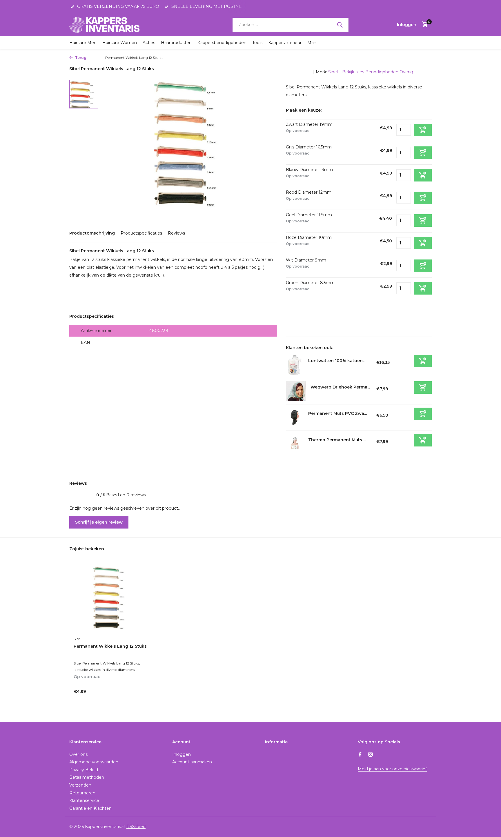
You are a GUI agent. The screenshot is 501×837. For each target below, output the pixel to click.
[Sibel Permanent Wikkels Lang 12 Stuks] (111, 599)
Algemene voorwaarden (93, 762)
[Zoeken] (339, 25)
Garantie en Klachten (90, 808)
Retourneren (82, 793)
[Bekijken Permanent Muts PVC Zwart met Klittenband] (295, 417)
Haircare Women (119, 42)
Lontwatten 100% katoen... (336, 360)
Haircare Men (83, 42)
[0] (423, 24)
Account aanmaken (192, 762)
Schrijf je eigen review (99, 522)
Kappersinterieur (285, 42)
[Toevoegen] (423, 361)
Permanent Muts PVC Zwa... (337, 413)
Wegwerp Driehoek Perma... (340, 387)
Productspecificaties (141, 233)
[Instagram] (370, 755)
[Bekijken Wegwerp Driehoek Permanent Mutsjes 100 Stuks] (296, 391)
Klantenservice (84, 800)
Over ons (78, 754)
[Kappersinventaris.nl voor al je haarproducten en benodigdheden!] (105, 24)
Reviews (176, 233)
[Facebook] (360, 755)
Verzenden (80, 785)
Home (94, 57)
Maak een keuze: (304, 110)
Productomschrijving (92, 233)
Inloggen (181, 754)
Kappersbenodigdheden (221, 42)
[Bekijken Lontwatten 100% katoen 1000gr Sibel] (295, 365)
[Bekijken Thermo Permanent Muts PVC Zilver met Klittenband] (295, 444)
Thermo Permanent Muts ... (337, 439)
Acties (149, 42)
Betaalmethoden (86, 777)
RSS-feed (136, 826)
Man (311, 42)
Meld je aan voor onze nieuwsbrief (392, 768)
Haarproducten (176, 42)
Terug (80, 57)
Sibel (333, 72)
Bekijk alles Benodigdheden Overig (377, 72)
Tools (257, 42)
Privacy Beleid (83, 769)
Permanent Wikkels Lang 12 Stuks (110, 646)
